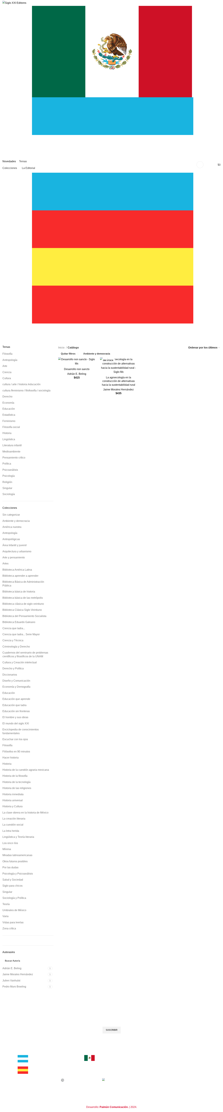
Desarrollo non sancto (76, 369)
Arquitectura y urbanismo (16, 551)
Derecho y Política (13, 668)
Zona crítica (9, 928)
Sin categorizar (11, 514)
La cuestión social (12, 824)
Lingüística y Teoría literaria (18, 837)
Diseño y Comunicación (16, 680)
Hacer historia (10, 757)
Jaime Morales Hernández (118, 389)
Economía (8, 402)
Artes (5, 563)
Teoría (6, 904)
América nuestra (11, 527)
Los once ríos (10, 843)
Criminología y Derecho (16, 646)
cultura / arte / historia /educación (21, 384)
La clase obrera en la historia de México (25, 812)
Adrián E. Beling (76, 373)
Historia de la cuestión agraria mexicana (25, 769)
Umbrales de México (14, 910)
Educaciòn (8, 408)
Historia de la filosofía (14, 775)
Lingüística (8, 439)
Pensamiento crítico (13, 457)
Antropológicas (11, 539)
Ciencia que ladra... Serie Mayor (21, 634)
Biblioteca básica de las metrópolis (22, 597)
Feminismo (8, 421)
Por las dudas (10, 867)
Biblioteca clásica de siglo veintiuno (23, 603)
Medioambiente (11, 451)
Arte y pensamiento (13, 557)
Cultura (6, 378)
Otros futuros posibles (15, 861)
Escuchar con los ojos (15, 739)
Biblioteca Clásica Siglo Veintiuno (22, 609)
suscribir (111, 1030)
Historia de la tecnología (16, 782)
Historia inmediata (13, 794)
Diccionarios (9, 674)
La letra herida (10, 830)
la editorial (26, 1052)
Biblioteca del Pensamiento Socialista (24, 616)
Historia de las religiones (16, 788)
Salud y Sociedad (12, 879)
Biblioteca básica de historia (18, 591)
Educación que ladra (14, 705)
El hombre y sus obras (15, 717)
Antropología (9, 360)
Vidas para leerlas (13, 922)
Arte (4, 366)
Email (23, 1015)
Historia (6, 433)
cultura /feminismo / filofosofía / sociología (26, 390)
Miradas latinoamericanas (17, 855)
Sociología (8, 494)
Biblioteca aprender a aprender (20, 575)
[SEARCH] (25, 164)
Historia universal (12, 800)
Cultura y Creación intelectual (19, 662)
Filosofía (7, 353)
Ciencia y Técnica (12, 640)
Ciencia (6, 372)
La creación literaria (13, 818)
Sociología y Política (14, 898)
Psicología (8, 475)
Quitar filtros (68, 353)
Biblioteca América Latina (17, 569)
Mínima (6, 849)
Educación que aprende (16, 699)
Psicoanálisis (10, 469)
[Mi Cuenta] (200, 164)
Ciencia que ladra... (13, 628)
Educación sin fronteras (16, 711)
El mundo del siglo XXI (15, 723)
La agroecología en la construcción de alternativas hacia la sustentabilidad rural (118, 381)
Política (6, 463)
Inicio (61, 347)
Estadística (8, 414)
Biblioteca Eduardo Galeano (18, 622)
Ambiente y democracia (16, 521)
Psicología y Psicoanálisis (17, 873)
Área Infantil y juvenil (14, 545)
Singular (7, 488)
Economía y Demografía (16, 686)
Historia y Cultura (12, 806)
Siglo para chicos (12, 885)
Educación (8, 693)
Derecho (7, 396)
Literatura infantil (12, 445)
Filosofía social (11, 427)
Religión (7, 482)
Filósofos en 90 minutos (16, 751)
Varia (5, 916)
